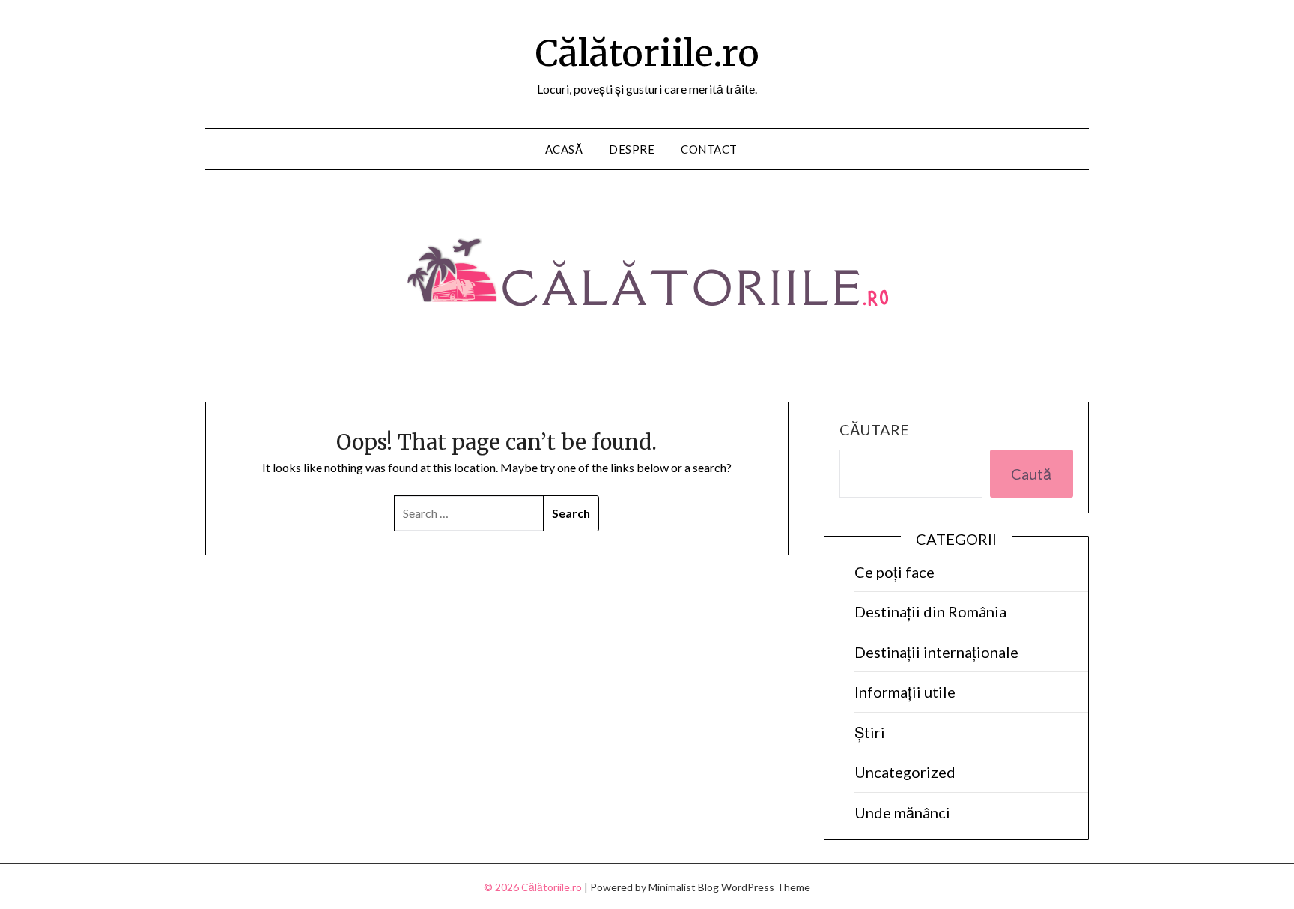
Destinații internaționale (936, 652)
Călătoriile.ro (647, 53)
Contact (709, 149)
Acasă (564, 149)
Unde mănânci (902, 812)
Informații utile (905, 692)
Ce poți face (894, 572)
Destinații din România (930, 611)
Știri (869, 732)
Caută (1031, 474)
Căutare (874, 429)
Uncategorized (905, 772)
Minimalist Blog (683, 887)
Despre (631, 149)
